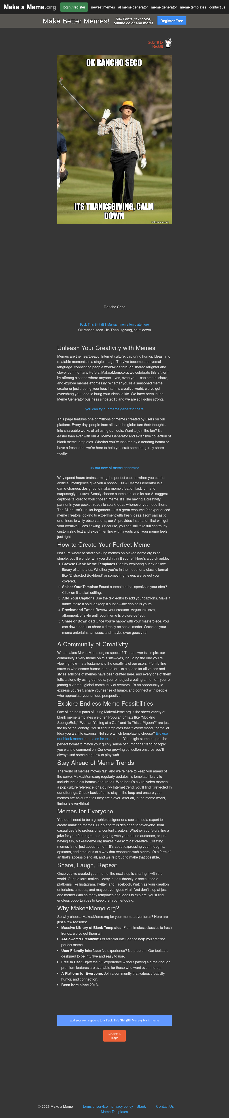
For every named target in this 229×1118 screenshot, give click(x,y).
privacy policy (122, 1106)
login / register (74, 7)
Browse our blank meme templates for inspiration (112, 736)
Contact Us (165, 1106)
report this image (114, 1036)
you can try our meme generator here (114, 408)
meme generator (164, 7)
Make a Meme (30, 6)
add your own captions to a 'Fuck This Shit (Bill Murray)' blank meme (114, 1020)
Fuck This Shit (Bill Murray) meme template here (114, 324)
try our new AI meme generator (114, 467)
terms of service (95, 1106)
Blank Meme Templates (123, 1109)
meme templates (193, 7)
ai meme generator (133, 7)
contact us (217, 7)
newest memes (103, 7)
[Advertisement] (33, 122)
